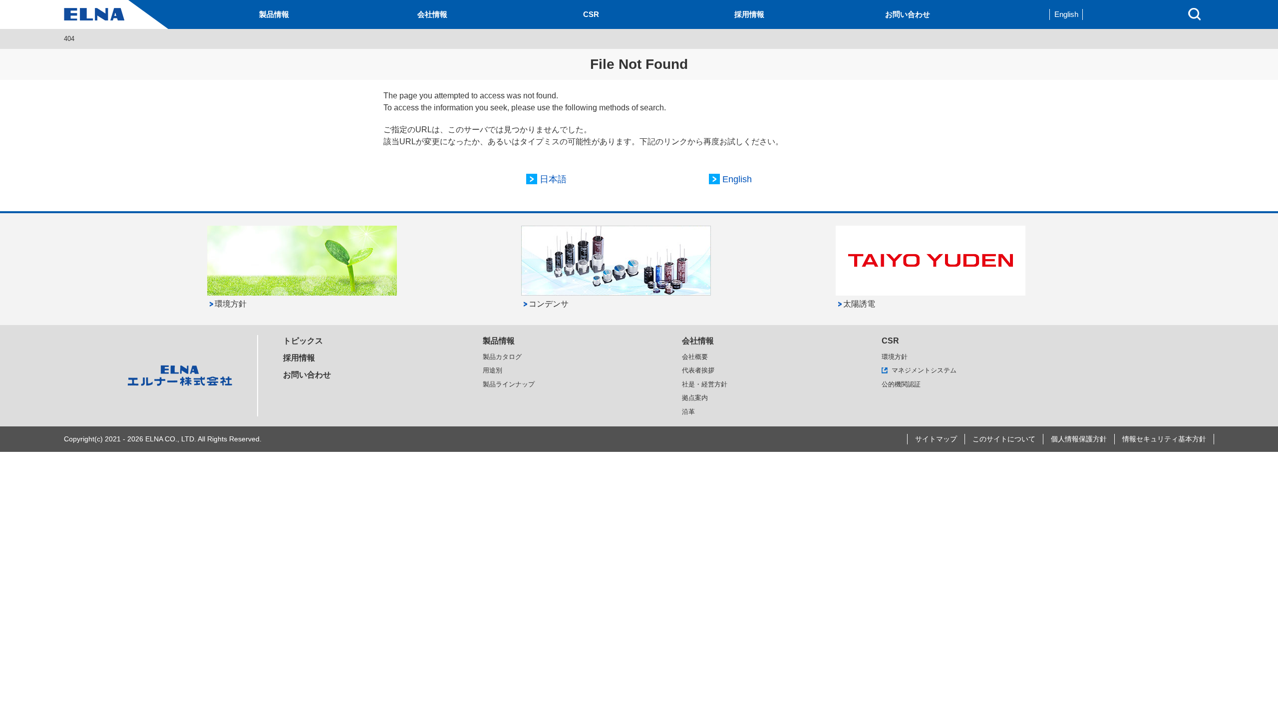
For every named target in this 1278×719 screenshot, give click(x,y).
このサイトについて (1003, 439)
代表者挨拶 (698, 370)
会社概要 (695, 356)
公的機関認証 (901, 384)
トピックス (303, 341)
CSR (591, 14)
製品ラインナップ (509, 384)
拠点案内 (695, 397)
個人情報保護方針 (1079, 439)
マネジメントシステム (924, 370)
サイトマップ (936, 439)
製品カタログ (502, 356)
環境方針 (231, 304)
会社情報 (432, 14)
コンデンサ (549, 304)
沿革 (688, 411)
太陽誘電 (859, 304)
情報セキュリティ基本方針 (1164, 439)
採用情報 (749, 14)
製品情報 (274, 14)
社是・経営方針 (704, 384)
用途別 (492, 370)
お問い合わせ (907, 14)
